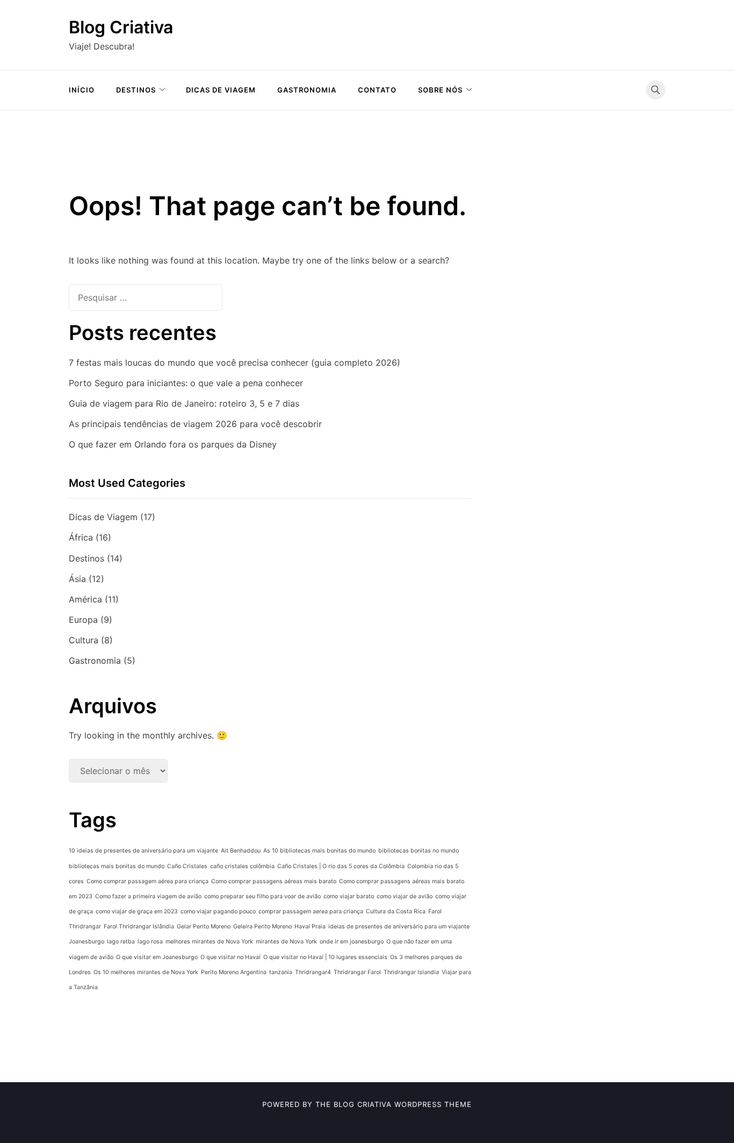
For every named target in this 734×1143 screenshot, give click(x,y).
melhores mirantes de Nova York (209, 941)
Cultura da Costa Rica (396, 911)
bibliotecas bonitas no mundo (418, 850)
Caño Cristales (187, 866)
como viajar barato (348, 896)
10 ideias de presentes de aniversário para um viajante (143, 850)
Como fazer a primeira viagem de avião (148, 896)
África (81, 537)
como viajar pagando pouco (218, 911)
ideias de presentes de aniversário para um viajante (399, 926)
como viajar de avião (405, 896)
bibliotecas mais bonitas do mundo (116, 866)
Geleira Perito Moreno (262, 926)
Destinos (136, 90)
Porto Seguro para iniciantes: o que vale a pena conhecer (186, 383)
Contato (377, 90)
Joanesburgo (86, 941)
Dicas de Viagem (221, 90)
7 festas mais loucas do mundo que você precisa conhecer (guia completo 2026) (234, 362)
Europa (83, 619)
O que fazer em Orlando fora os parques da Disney (173, 444)
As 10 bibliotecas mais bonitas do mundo (319, 850)
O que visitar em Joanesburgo (157, 957)
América (85, 599)
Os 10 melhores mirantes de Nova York (145, 972)
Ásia (77, 578)
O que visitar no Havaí (230, 957)
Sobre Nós (440, 90)
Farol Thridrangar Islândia (139, 926)
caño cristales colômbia (242, 866)
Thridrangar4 (313, 972)
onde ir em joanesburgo (352, 941)
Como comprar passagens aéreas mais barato (273, 881)
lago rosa (150, 941)
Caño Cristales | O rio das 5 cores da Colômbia (341, 866)
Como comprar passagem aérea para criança (147, 881)
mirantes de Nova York (286, 941)
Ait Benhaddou (241, 850)
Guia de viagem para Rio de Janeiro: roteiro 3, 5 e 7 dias (184, 403)
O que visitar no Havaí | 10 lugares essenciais (325, 957)
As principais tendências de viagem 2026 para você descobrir (195, 423)
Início (82, 90)
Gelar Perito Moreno (204, 926)
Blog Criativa (121, 27)
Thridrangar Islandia (411, 972)
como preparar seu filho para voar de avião (262, 896)
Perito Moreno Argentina (234, 972)
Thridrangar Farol (357, 972)
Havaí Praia (310, 926)
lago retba (121, 941)
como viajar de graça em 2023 (137, 911)
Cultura (83, 640)
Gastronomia (306, 90)
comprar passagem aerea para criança (310, 911)
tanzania (280, 972)
